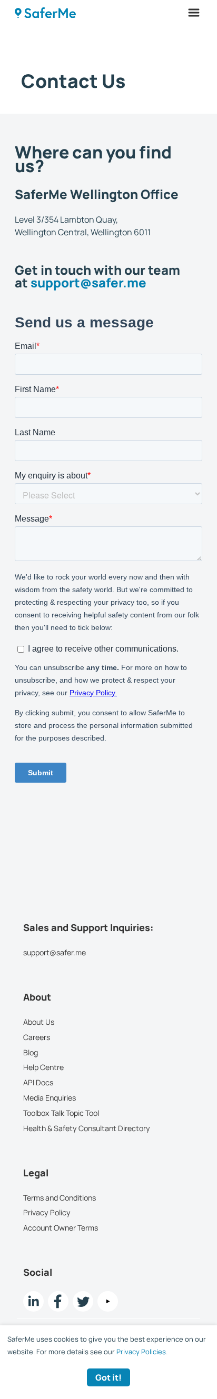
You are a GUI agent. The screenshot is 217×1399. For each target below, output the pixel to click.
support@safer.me (88, 282)
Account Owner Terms (60, 1228)
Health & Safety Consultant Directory (86, 1128)
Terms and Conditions (59, 1197)
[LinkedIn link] (33, 1301)
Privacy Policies (141, 1351)
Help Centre (43, 1067)
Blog (30, 1052)
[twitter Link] (83, 1301)
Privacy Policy (47, 1212)
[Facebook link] (58, 1301)
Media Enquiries (49, 1098)
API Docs (38, 1082)
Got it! (108, 1377)
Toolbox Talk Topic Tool (61, 1112)
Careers (36, 1037)
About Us (38, 1022)
